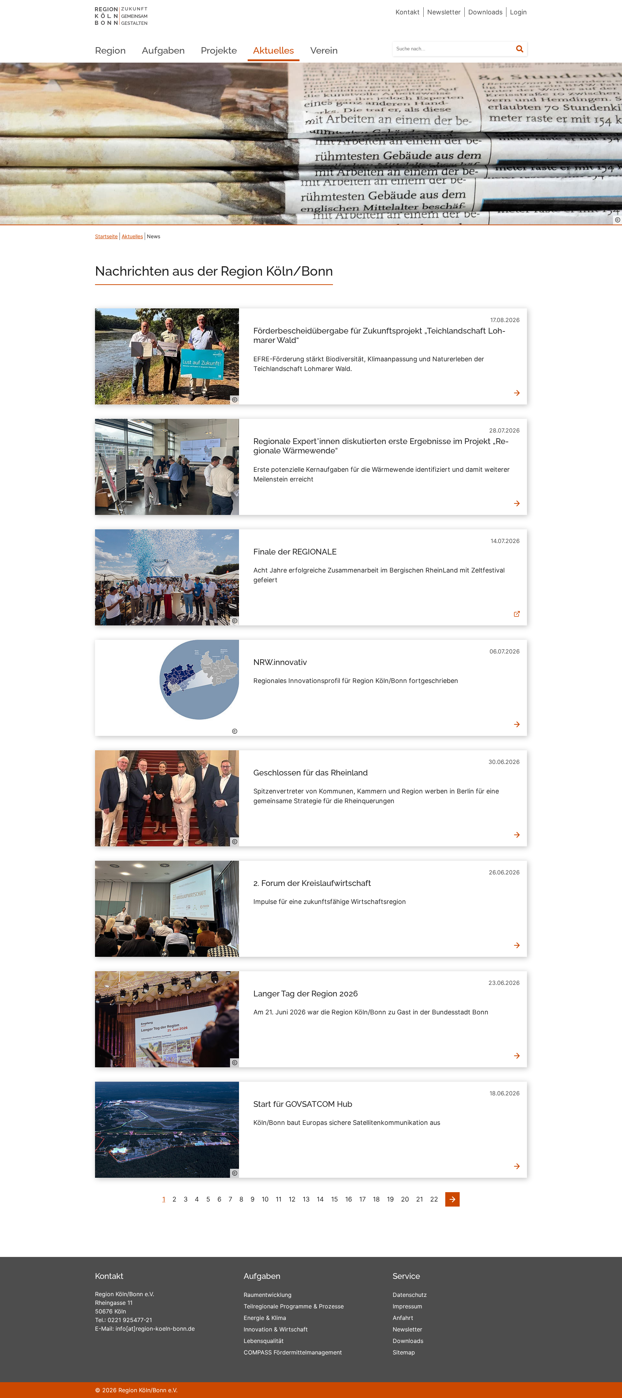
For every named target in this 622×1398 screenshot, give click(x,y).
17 (362, 1199)
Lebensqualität (264, 1340)
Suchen (524, 49)
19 (390, 1199)
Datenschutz (410, 1294)
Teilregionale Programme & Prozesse (294, 1306)
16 (348, 1199)
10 (265, 1199)
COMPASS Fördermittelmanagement (293, 1352)
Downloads (485, 12)
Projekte (219, 50)
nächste (452, 1197)
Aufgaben (163, 50)
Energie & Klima (265, 1317)
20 (405, 1199)
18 (376, 1199)
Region (110, 50)
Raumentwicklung (268, 1294)
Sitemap (404, 1352)
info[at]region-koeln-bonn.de (155, 1328)
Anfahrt (403, 1317)
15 (334, 1199)
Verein (324, 50)
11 (278, 1199)
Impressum (407, 1306)
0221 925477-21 (130, 1320)
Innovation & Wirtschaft (276, 1329)
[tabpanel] (311, 144)
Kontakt (408, 12)
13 (306, 1199)
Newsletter (444, 12)
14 (320, 1199)
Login (518, 12)
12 (292, 1199)
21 (419, 1199)
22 (434, 1199)
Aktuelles (273, 50)
